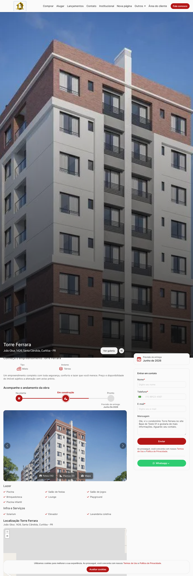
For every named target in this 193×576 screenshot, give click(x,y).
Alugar (60, 6)
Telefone (142, 391)
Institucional (106, 6)
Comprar (48, 6)
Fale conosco (180, 6)
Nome (141, 379)
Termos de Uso (130, 563)
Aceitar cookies (97, 569)
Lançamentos (75, 6)
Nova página (124, 6)
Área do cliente (157, 6)
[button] (65, 472)
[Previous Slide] (7, 446)
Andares (65, 364)
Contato (91, 6)
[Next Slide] (123, 446)
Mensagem (143, 416)
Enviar (161, 441)
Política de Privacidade (156, 451)
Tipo (22, 364)
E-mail (141, 403)
